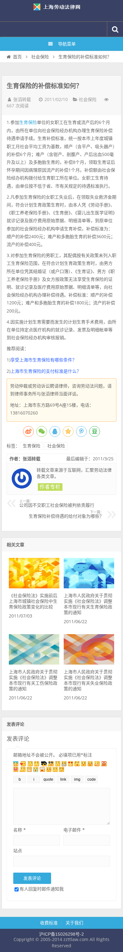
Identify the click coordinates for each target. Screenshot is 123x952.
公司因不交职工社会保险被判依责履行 (56, 504)
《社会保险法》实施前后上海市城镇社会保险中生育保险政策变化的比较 (33, 601)
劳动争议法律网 (61, 10)
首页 (17, 56)
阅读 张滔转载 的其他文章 (50, 487)
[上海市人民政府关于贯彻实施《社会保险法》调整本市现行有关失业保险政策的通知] (89, 663)
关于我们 (74, 922)
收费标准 (49, 922)
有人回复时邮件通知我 (42, 889)
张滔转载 (22, 99)
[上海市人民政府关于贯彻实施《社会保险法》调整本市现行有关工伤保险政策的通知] (34, 663)
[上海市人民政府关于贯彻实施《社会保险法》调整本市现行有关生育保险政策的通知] (89, 586)
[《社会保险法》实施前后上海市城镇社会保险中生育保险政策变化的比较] (34, 586)
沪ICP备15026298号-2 (61, 934)
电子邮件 (74, 830)
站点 (17, 850)
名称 (19, 830)
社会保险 (40, 56)
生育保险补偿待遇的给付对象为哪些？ (66, 515)
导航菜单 (67, 43)
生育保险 (28, 122)
